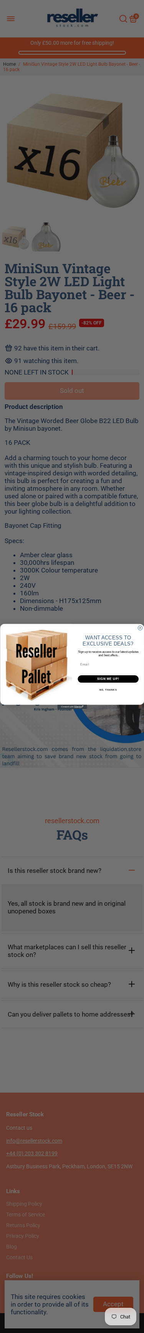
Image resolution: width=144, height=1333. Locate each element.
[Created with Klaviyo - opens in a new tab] (72, 707)
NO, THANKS (108, 690)
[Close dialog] (140, 628)
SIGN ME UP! (108, 679)
